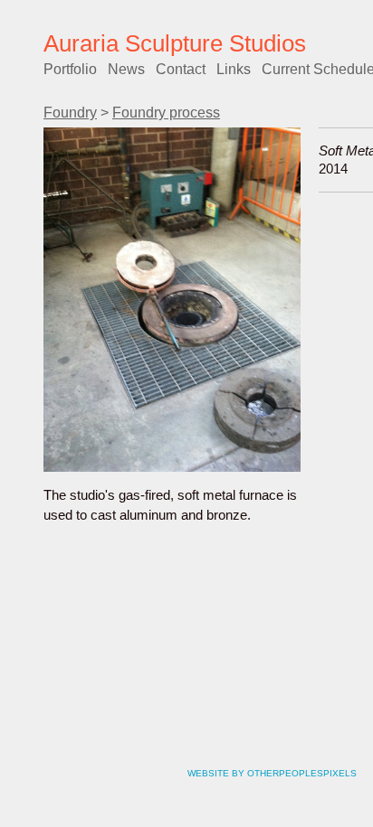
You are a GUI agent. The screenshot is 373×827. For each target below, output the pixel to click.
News (126, 69)
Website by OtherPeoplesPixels (272, 773)
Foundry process (166, 112)
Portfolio (70, 69)
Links (233, 69)
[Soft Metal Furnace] (172, 299)
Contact (181, 69)
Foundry (70, 112)
